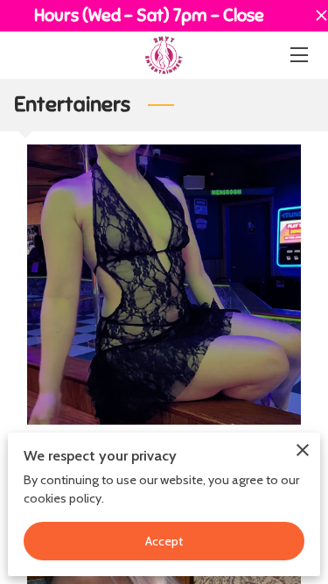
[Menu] (297, 54)
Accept (164, 541)
